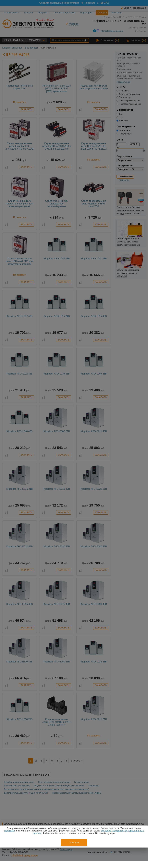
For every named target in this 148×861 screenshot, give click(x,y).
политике (9, 830)
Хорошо (74, 842)
